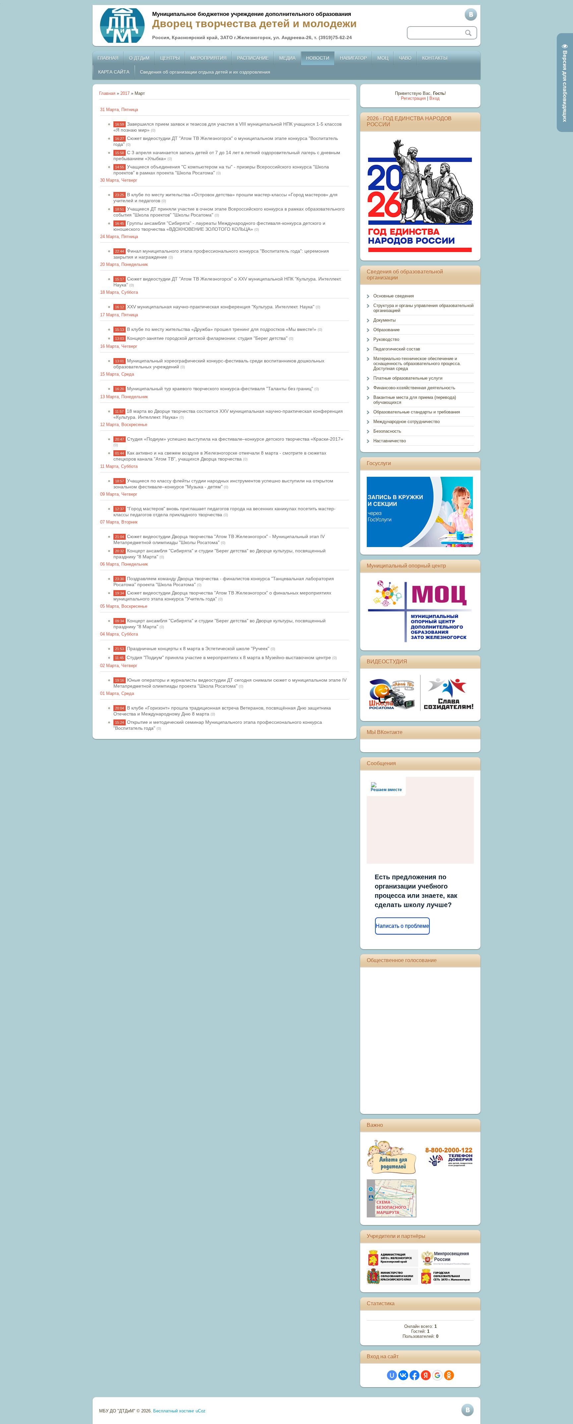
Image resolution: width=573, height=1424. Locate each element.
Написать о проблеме (402, 926)
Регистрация (413, 98)
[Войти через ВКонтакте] (403, 1375)
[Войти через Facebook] (414, 1375)
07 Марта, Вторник (119, 522)
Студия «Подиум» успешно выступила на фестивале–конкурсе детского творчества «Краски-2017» (235, 439)
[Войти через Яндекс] (426, 1375)
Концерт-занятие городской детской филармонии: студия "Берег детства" (207, 338)
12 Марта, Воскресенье (123, 424)
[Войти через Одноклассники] (449, 1375)
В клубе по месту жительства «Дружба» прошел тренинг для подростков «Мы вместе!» (221, 329)
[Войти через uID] (392, 1375)
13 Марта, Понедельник (124, 396)
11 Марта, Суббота (119, 466)
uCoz (201, 1410)
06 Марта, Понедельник (124, 564)
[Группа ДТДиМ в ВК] (471, 14)
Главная (107, 93)
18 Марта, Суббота (119, 292)
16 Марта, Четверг (118, 346)
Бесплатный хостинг (173, 1410)
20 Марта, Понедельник (124, 264)
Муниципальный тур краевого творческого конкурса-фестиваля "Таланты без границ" (220, 388)
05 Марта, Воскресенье (123, 606)
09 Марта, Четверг (118, 494)
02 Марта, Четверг (118, 665)
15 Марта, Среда (117, 374)
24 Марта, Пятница (119, 236)
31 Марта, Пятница (119, 109)
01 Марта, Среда (117, 693)
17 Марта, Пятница (119, 314)
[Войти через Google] (437, 1375)
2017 (125, 93)
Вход (434, 98)
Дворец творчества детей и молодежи (254, 24)
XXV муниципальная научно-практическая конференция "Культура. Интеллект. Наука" (220, 306)
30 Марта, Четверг (118, 180)
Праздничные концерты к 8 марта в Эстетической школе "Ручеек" (198, 648)
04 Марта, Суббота (119, 634)
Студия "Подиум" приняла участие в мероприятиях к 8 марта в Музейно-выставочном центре (229, 657)
